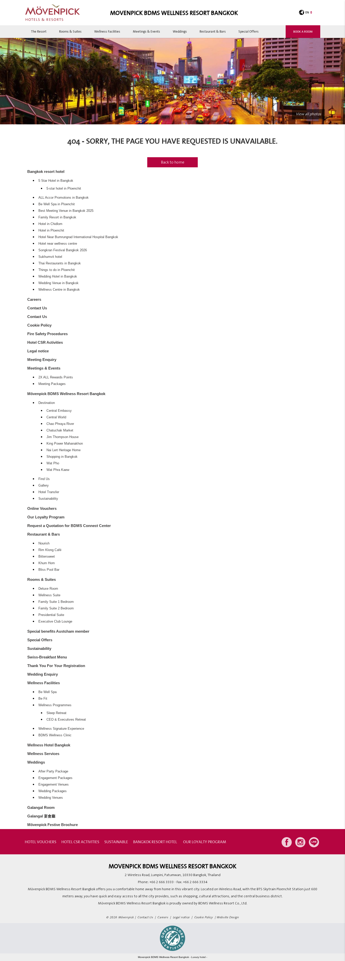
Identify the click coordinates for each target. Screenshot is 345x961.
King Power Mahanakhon (64, 443)
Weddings (180, 31)
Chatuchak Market (59, 430)
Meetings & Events (146, 31)
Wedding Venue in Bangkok (58, 283)
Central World (56, 417)
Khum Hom (46, 563)
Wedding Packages (52, 791)
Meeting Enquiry (41, 359)
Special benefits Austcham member (58, 631)
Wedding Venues (50, 797)
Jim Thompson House (62, 437)
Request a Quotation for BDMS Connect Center (69, 525)
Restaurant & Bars (213, 31)
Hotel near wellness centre (57, 243)
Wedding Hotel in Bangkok (57, 276)
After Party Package (53, 771)
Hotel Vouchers (40, 841)
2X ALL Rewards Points (55, 377)
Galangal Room (41, 807)
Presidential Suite (51, 615)
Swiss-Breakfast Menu (47, 657)
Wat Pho (52, 463)
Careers (34, 299)
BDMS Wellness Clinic (54, 735)
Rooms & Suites (70, 31)
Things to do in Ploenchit (56, 270)
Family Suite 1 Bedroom (56, 602)
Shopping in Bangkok (62, 457)
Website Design (227, 917)
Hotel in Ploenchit (51, 230)
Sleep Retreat (56, 713)
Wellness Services (43, 753)
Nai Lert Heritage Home (63, 450)
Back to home (172, 162)
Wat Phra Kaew (57, 470)
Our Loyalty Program (45, 517)
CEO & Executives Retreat (66, 719)
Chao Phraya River (60, 424)
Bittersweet (46, 556)
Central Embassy (59, 411)
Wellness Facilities (107, 31)
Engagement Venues (53, 784)
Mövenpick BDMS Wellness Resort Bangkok (66, 394)
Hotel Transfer (48, 492)
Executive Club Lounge (55, 621)
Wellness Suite (49, 595)
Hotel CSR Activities (45, 342)
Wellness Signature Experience (61, 728)
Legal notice (38, 351)
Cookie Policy (39, 325)
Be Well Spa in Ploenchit (56, 204)
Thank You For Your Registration (56, 665)
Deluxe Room (48, 588)
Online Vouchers (42, 508)
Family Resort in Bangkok (57, 217)
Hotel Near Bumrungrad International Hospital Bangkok (78, 237)
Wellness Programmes (54, 705)
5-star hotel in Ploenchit (63, 188)
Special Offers (248, 31)
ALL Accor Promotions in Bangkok (63, 197)
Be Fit (42, 698)
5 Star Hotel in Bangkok (55, 180)
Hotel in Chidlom (50, 224)
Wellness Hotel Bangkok (48, 745)
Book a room (303, 31)
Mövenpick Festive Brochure (52, 824)
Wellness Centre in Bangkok (59, 289)
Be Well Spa (47, 692)
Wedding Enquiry (42, 674)
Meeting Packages (52, 384)
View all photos (308, 114)
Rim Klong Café (49, 550)
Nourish (44, 543)
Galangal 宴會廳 (41, 816)
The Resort (38, 31)
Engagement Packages (55, 778)
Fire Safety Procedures (47, 334)
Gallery (43, 485)
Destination (46, 403)
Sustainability (48, 498)
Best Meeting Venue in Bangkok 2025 (65, 211)
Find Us (44, 479)
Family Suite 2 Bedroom (56, 608)
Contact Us (37, 308)
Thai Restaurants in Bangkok (59, 263)
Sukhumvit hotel (50, 257)
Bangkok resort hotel (45, 171)
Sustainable (116, 841)
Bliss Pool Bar (48, 569)
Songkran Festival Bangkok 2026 (62, 250)
